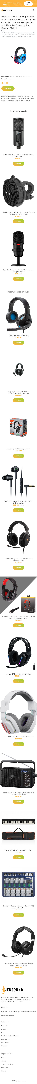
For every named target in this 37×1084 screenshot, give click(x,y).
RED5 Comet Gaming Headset (18, 335)
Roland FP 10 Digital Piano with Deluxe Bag (18, 850)
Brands (3, 1029)
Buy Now (8, 88)
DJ (2, 1032)
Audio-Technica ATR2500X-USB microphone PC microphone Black (18, 155)
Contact (3, 1061)
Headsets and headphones (18, 76)
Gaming (29, 76)
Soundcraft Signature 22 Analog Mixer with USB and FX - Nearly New (18, 907)
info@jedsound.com (7, 1016)
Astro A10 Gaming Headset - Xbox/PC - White (18, 737)
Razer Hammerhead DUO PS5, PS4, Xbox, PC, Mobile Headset (18, 502)
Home (3, 31)
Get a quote (28, 3)
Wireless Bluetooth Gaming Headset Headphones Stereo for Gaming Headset (18, 617)
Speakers (4, 1046)
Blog (2, 1057)
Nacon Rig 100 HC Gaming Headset (18, 449)
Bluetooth (4, 1026)
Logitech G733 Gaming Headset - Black (18, 674)
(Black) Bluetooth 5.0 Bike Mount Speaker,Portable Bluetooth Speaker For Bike (18, 213)
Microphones (5, 1039)
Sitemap (3, 1071)
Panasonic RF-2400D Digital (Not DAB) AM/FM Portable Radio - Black (18, 793)
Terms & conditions (7, 1064)
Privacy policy (5, 1068)
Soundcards (5, 1042)
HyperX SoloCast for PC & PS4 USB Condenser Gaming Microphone (18, 271)
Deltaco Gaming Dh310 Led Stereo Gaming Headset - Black (18, 560)
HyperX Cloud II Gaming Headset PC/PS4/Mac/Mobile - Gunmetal (18, 392)
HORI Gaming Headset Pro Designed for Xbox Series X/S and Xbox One (18, 964)
